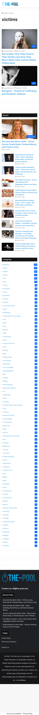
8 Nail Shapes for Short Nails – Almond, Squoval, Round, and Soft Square (26, 192)
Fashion (5, 302)
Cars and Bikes (8, 367)
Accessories (7, 491)
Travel (5, 285)
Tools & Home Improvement (12, 405)
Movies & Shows (9, 415)
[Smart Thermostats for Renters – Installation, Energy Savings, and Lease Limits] (8, 224)
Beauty (5, 330)
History (5, 542)
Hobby (5, 381)
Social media (7, 419)
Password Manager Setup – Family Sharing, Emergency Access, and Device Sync (25, 246)
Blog (4, 354)
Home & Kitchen (8, 343)
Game (5, 292)
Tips (4, 326)
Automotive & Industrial (11, 436)
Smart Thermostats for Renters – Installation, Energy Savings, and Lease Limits (26, 223)
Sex (4, 374)
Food (4, 323)
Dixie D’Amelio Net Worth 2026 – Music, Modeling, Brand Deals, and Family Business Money (18, 608)
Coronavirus (7, 497)
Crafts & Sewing (8, 521)
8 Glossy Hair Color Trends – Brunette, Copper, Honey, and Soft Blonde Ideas (26, 213)
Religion (5, 535)
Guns (5, 487)
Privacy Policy (6, 638)
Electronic (6, 426)
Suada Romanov (8, 51)
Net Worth (6, 364)
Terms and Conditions (9, 642)
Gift (4, 439)
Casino (5, 275)
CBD (4, 333)
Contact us (5, 647)
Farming (6, 545)
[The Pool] (10, 3)
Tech (4, 282)
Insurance (6, 467)
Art (4, 391)
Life (4, 278)
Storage (6, 518)
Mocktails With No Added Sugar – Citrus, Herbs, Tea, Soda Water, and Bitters (25, 202)
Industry (6, 412)
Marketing (6, 312)
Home (5, 13)
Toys (4, 408)
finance (5, 299)
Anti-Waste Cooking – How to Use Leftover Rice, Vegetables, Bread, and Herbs (26, 182)
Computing (7, 336)
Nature (5, 501)
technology (7, 360)
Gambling (6, 295)
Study (5, 460)
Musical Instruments (10, 508)
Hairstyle (6, 484)
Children (6, 402)
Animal (5, 378)
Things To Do (7, 470)
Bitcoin (5, 504)
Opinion (5, 525)
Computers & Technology (12, 316)
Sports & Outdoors (9, 388)
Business (6, 264)
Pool (4, 347)
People (5, 494)
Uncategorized (8, 371)
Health (5, 271)
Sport (5, 309)
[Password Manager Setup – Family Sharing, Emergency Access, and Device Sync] (8, 247)
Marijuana (6, 446)
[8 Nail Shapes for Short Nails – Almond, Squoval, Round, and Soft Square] (8, 193)
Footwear (6, 532)
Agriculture (7, 463)
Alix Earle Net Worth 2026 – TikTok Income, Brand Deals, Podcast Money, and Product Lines (19, 144)
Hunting (5, 515)
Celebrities (6, 395)
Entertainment (8, 384)
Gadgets (6, 539)
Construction (7, 422)
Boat (4, 480)
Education (6, 288)
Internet (6, 443)
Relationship (7, 357)
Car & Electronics (9, 306)
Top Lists (6, 453)
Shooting (6, 511)
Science (6, 528)
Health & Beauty (8, 456)
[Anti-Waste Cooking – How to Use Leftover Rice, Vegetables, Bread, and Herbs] (8, 183)
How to (5, 432)
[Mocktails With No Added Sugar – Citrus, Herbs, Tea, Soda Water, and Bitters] (8, 203)
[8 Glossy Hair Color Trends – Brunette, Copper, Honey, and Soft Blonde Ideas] (8, 214)
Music (5, 398)
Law (4, 319)
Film (4, 473)
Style (5, 340)
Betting (5, 350)
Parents (5, 450)
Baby (5, 429)
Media (5, 477)
